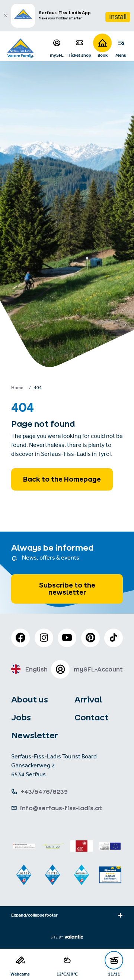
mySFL (57, 55)
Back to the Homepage (62, 479)
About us (29, 699)
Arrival (88, 699)
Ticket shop (79, 55)
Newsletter (34, 735)
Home (17, 388)
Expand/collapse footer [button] (34, 916)
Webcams (20, 974)
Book (103, 55)
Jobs (21, 717)
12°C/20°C (67, 974)
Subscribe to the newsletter (67, 589)
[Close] (5, 15)
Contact (91, 717)
